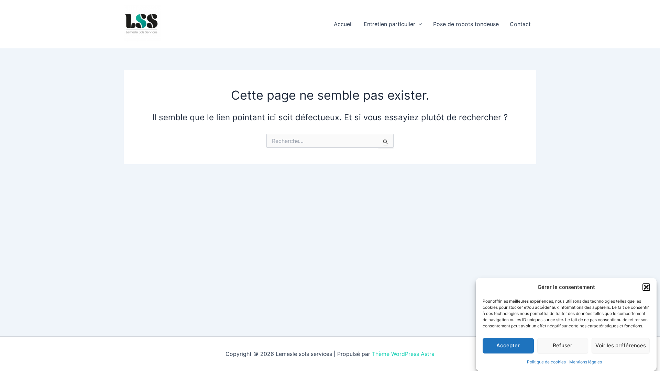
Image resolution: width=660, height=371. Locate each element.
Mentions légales (585, 361)
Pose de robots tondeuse (466, 24)
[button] (646, 287)
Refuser (562, 345)
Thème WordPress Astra (403, 353)
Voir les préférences (620, 345)
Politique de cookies (546, 361)
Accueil (343, 24)
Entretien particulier (389, 24)
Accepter (508, 345)
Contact (520, 24)
